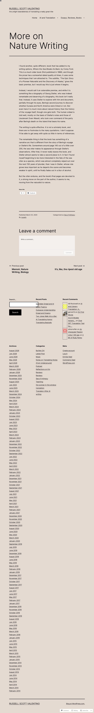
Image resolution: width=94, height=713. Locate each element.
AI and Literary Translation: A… (75, 306)
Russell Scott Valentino (24, 8)
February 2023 (15, 438)
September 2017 (15, 585)
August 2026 (14, 351)
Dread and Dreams (43, 313)
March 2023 (14, 435)
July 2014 (13, 675)
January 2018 (14, 572)
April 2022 (13, 466)
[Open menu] (58, 18)
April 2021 (13, 504)
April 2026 (13, 363)
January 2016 (14, 638)
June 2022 (13, 460)
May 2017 (13, 597)
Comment (69, 252)
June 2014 (13, 678)
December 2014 (15, 663)
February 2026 (15, 369)
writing (38, 394)
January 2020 (14, 541)
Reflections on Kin (43, 369)
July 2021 (13, 494)
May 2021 (13, 500)
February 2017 (14, 600)
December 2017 (15, 575)
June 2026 (13, 357)
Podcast (39, 366)
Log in (65, 354)
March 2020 (14, 538)
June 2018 (13, 560)
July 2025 (13, 385)
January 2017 (14, 603)
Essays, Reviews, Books (71, 18)
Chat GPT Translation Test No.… (76, 323)
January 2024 (14, 413)
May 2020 (13, 535)
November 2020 (15, 519)
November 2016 (15, 610)
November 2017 (15, 578)
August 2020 (14, 528)
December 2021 (15, 479)
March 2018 (13, 566)
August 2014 (14, 672)
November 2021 (15, 482)
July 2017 (12, 591)
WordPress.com (69, 363)
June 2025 (13, 388)
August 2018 (14, 557)
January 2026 (14, 372)
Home (34, 18)
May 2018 (13, 563)
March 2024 (14, 407)
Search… (12, 299)
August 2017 (14, 588)
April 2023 (13, 432)
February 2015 (14, 656)
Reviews (39, 372)
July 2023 (13, 422)
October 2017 (14, 582)
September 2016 (15, 616)
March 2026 (14, 366)
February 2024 (15, 410)
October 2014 (14, 669)
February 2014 (14, 691)
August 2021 (14, 491)
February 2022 (15, 472)
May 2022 (13, 463)
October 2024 (14, 397)
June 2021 (13, 497)
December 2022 (15, 444)
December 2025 (15, 375)
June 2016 (13, 625)
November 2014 (15, 666)
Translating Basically (44, 323)
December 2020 (15, 516)
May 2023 (13, 429)
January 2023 (14, 441)
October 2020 (14, 522)
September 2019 (15, 544)
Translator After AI (43, 391)
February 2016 (14, 635)
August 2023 (14, 419)
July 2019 (13, 547)
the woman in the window (46, 385)
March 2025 (14, 391)
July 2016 (13, 622)
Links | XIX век (73, 335)
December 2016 (15, 607)
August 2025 (14, 382)
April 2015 (13, 650)
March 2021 (13, 507)
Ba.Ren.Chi (40, 351)
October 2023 (14, 416)
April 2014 (13, 685)
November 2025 (15, 379)
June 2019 (13, 550)
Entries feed (67, 357)
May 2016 (13, 628)
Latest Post (40, 354)
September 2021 (15, 488)
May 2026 (13, 360)
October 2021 (14, 485)
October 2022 (14, 450)
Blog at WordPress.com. (75, 704)
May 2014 (13, 681)
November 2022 (15, 447)
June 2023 (13, 425)
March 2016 (13, 631)
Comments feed (69, 360)
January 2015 (14, 660)
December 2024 (15, 394)
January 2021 (14, 513)
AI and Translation (47, 18)
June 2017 (13, 594)
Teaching (39, 382)
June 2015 (13, 644)
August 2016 (14, 619)
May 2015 (13, 647)
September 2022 (15, 454)
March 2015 (13, 653)
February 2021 (14, 510)
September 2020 (15, 525)
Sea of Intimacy (69, 215)
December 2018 (15, 553)
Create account (69, 351)
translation (40, 388)
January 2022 (14, 475)
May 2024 (13, 401)
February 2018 (14, 569)
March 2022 (14, 469)
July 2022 (13, 457)
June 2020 (13, 532)
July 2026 (13, 354)
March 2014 (13, 688)
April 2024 (13, 404)
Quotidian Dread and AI (45, 304)
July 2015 (13, 641)
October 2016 (14, 613)
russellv (23, 217)
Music (38, 357)
